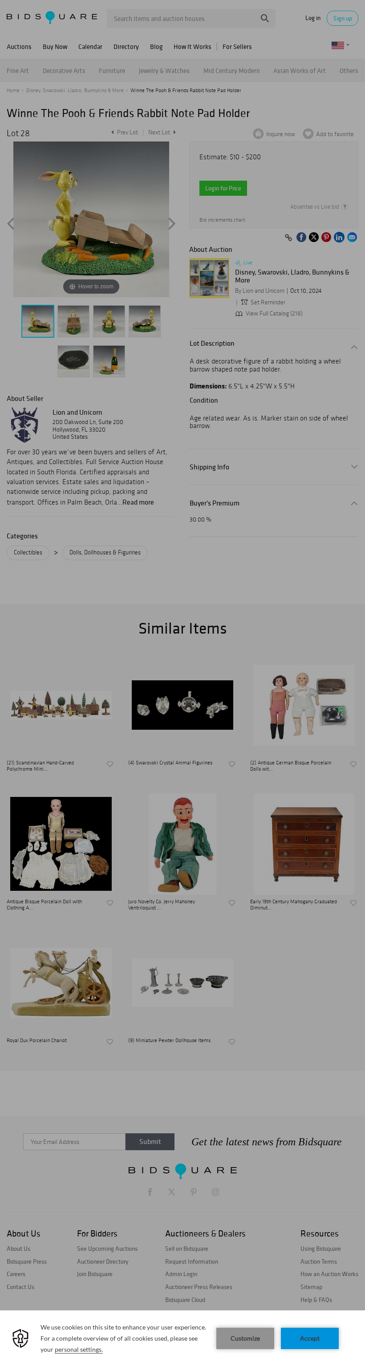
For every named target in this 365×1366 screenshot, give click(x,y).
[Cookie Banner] (182, 1338)
